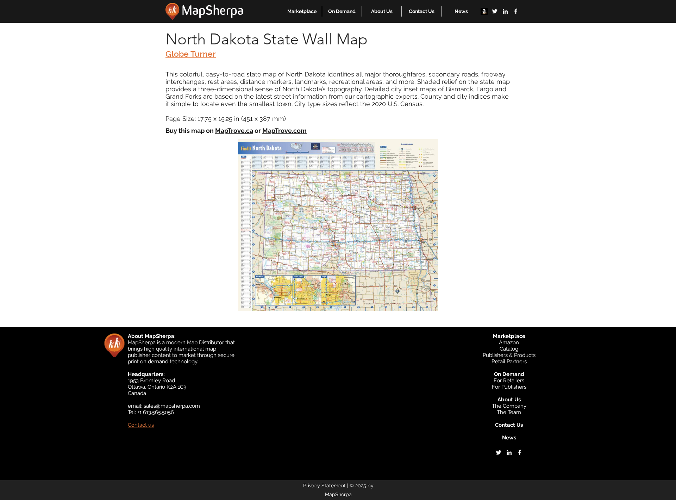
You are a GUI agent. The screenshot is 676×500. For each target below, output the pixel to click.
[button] (302, 11)
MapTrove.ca (234, 130)
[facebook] (515, 11)
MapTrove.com (284, 130)
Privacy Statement (324, 485)
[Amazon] (484, 11)
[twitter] (494, 11)
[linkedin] (505, 11)
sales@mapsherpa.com (172, 406)
